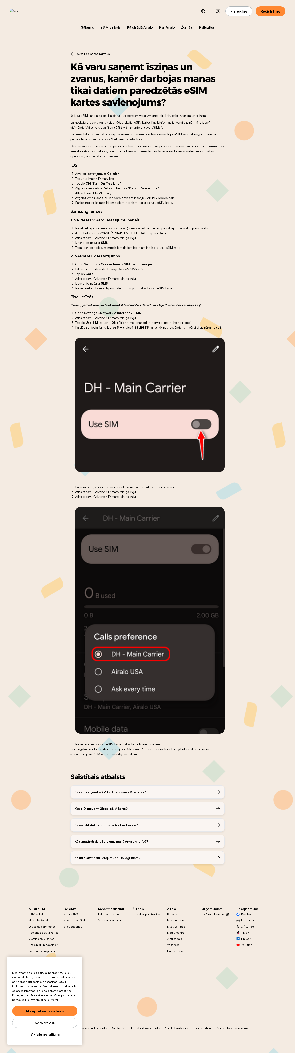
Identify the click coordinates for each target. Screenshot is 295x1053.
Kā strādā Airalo (140, 27)
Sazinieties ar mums (110, 920)
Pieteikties (238, 11)
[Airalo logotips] (21, 11)
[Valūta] (218, 11)
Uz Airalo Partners (213, 914)
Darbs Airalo (175, 951)
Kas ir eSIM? (70, 914)
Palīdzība (206, 27)
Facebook (247, 914)
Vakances (173, 944)
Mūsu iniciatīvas (177, 920)
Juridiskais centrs (148, 1028)
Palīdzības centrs (109, 914)
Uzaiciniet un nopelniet (43, 944)
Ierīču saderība (72, 926)
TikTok (245, 932)
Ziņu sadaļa (174, 938)
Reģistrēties (270, 11)
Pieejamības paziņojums (232, 1028)
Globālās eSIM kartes (42, 926)
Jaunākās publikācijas (146, 914)
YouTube (246, 944)
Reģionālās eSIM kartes (43, 932)
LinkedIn (246, 938)
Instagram (247, 920)
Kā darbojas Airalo (75, 920)
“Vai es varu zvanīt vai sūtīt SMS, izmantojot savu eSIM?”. (123, 127)
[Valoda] (203, 11)
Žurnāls (187, 27)
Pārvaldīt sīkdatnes (176, 1028)
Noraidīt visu (45, 1023)
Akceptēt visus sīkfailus (45, 1011)
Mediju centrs (175, 932)
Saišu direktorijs (202, 1028)
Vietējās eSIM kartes (41, 938)
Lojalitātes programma (43, 951)
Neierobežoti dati (40, 920)
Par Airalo (167, 27)
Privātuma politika (122, 1028)
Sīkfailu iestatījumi (45, 1034)
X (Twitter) (247, 926)
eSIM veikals (110, 27)
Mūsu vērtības (176, 926)
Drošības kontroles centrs (89, 1028)
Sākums (87, 27)
